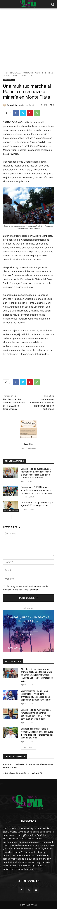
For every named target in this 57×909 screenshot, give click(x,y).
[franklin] (5, 105)
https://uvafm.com (28, 448)
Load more (27, 747)
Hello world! (36, 773)
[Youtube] (36, 890)
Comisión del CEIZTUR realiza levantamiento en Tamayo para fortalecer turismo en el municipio (37, 490)
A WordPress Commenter (15, 773)
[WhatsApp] (37, 113)
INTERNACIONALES (11, 510)
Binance (7, 764)
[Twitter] (23, 113)
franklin (13, 105)
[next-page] (10, 517)
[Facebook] (16, 113)
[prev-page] (5, 517)
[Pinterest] (30, 113)
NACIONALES (15, 73)
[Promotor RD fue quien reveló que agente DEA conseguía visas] (10, 506)
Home (5, 73)
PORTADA (8, 477)
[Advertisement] (28, 38)
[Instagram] (28, 890)
